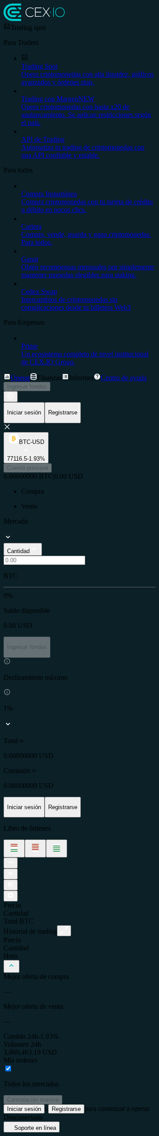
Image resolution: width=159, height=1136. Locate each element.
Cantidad (18, 551)
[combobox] (28, 468)
